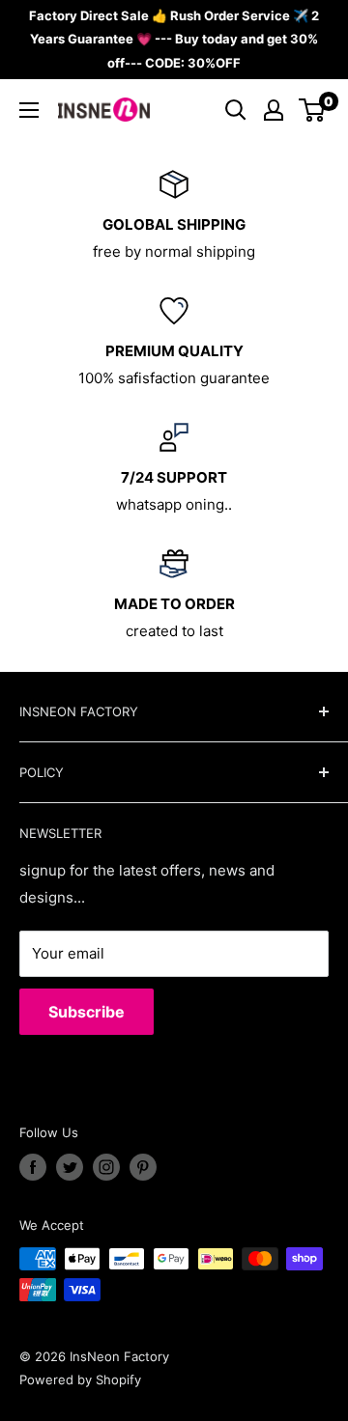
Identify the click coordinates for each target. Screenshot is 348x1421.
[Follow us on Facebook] (32, 1167)
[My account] (273, 110)
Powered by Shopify (80, 1379)
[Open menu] (29, 110)
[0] (313, 110)
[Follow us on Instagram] (106, 1167)
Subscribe (86, 1011)
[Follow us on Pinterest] (143, 1167)
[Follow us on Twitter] (69, 1167)
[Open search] (235, 110)
